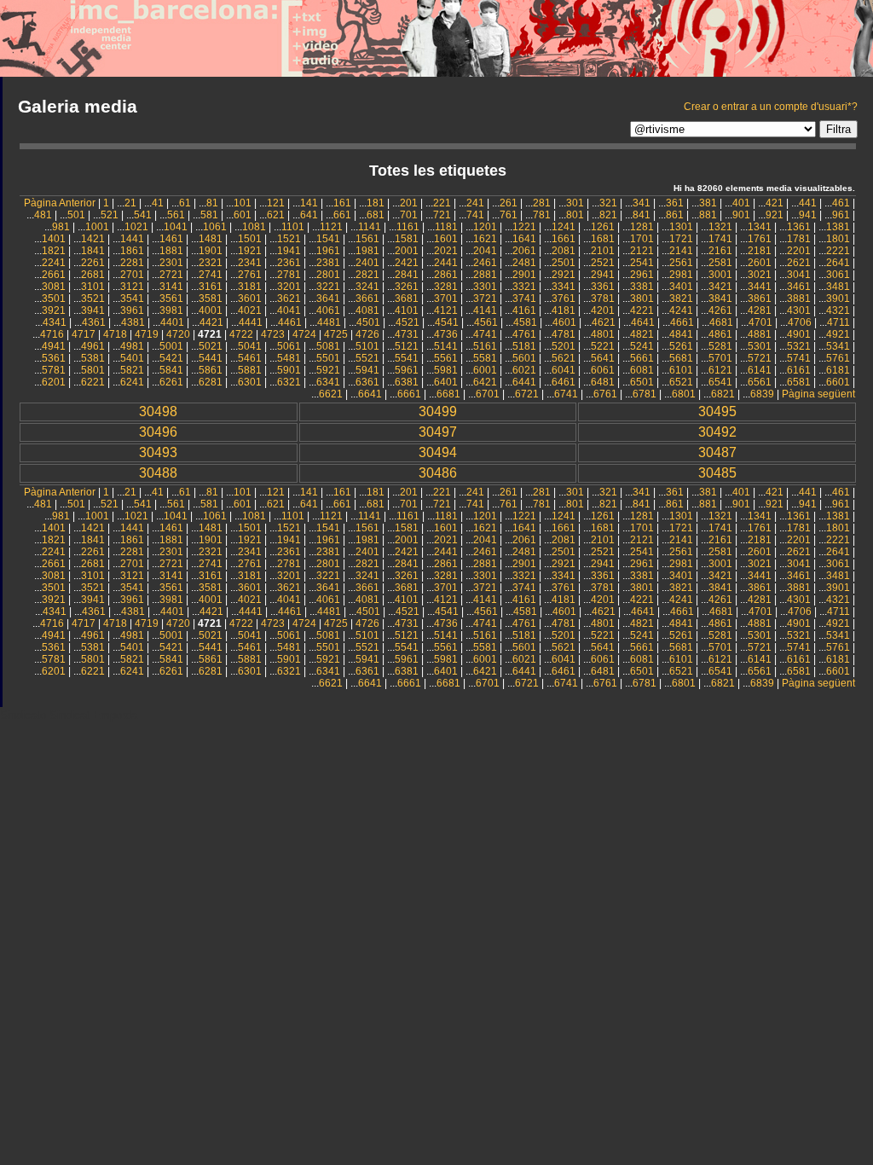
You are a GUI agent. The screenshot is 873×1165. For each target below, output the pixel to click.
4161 (524, 310)
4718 (115, 334)
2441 (446, 263)
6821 (723, 394)
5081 (328, 346)
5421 (171, 358)
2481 (524, 263)
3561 (171, 298)
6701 (488, 394)
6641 (370, 394)
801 (575, 215)
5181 (524, 346)
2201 (799, 251)
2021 (446, 251)
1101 (292, 227)
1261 (603, 227)
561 (176, 215)
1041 (176, 227)
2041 (485, 251)
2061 (524, 251)
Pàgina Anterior (59, 203)
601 (242, 215)
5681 (681, 358)
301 (575, 203)
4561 (486, 322)
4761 (524, 334)
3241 (367, 287)
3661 (367, 298)
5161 (485, 346)
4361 (94, 322)
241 (475, 203)
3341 (563, 287)
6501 (642, 382)
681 (375, 215)
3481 (838, 287)
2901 (524, 275)
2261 (93, 263)
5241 (642, 346)
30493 (158, 452)
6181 (838, 370)
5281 (720, 346)
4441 (251, 322)
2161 (720, 251)
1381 (838, 227)
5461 (250, 358)
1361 (799, 227)
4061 (328, 310)
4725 (336, 334)
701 (409, 215)
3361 (603, 287)
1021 (136, 227)
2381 (328, 263)
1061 (215, 227)
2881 (485, 275)
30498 (158, 411)
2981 (681, 275)
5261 (681, 346)
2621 (799, 263)
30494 (438, 452)
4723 (273, 334)
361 (675, 203)
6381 (407, 382)
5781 (54, 370)
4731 (407, 334)
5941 (367, 370)
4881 (760, 334)
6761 (605, 394)
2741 (211, 275)
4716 (52, 334)
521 (110, 215)
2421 (407, 263)
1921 (250, 251)
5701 (720, 358)
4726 (367, 334)
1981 (367, 251)
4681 (721, 322)
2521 (603, 263)
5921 (328, 370)
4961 (93, 346)
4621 (604, 322)
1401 (54, 239)
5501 (328, 358)
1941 (289, 251)
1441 (132, 239)
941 (808, 215)
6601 (838, 382)
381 (708, 203)
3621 (289, 298)
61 (185, 203)
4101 (407, 310)
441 (808, 203)
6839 (762, 394)
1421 (93, 239)
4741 (485, 334)
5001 (171, 346)
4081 (367, 310)
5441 (211, 358)
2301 (171, 263)
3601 (250, 298)
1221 (524, 227)
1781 (799, 239)
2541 (642, 263)
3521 (93, 298)
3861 (760, 298)
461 (841, 203)
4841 (681, 334)
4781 (563, 334)
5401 (132, 358)
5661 (642, 358)
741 (475, 215)
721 (442, 215)
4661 (682, 322)
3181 (250, 287)
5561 (446, 358)
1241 (563, 227)
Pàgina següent (818, 394)
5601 (524, 358)
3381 (642, 287)
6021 (524, 370)
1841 (93, 251)
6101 (681, 370)
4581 (525, 322)
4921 (838, 334)
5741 (799, 358)
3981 (171, 310)
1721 (681, 239)
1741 (720, 239)
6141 (760, 370)
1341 (760, 227)
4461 (290, 322)
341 (641, 203)
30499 (438, 411)
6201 (54, 382)
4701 (760, 322)
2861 (446, 275)
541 (143, 215)
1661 (563, 239)
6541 (720, 382)
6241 (132, 382)
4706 (800, 322)
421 (774, 203)
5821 (132, 370)
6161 (799, 370)
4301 (799, 310)
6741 (566, 394)
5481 (289, 358)
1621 (485, 239)
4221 (642, 310)
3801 (642, 298)
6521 (681, 382)
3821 (681, 298)
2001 (407, 251)
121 (276, 203)
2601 (760, 263)
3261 (407, 287)
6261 (171, 382)
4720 (178, 334)
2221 (838, 251)
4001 (211, 310)
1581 (407, 239)
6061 (603, 370)
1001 (97, 227)
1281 (642, 227)
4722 (241, 334)
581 (209, 215)
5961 (407, 370)
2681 (93, 275)
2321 (211, 263)
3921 (54, 310)
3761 (563, 298)
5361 (54, 358)
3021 (760, 275)
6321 (289, 382)
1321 (720, 227)
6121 (720, 370)
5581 (485, 358)
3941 (93, 310)
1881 (171, 251)
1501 (250, 239)
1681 (603, 239)
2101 (603, 251)
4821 (642, 334)
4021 (250, 310)
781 (542, 215)
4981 (132, 346)
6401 (446, 382)
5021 (211, 346)
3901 (838, 298)
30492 (717, 432)
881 (708, 215)
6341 (328, 382)
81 (212, 203)
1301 (681, 227)
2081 (563, 251)
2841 (407, 275)
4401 (172, 322)
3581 (211, 298)
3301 (485, 287)
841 (641, 215)
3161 (211, 287)
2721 (171, 275)
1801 (838, 239)
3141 (171, 287)
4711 (838, 322)
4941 (54, 346)
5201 (563, 346)
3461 (799, 287)
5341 (838, 346)
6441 (524, 382)
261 (508, 203)
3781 (603, 298)
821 (608, 215)
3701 (446, 298)
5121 (407, 346)
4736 (446, 334)
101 (242, 203)
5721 (760, 358)
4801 (603, 334)
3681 (407, 298)
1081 (254, 227)
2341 (250, 263)
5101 (367, 346)
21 (130, 203)
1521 (289, 239)
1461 (171, 239)
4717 (83, 334)
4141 (485, 310)
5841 (171, 370)
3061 (838, 275)
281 (542, 203)
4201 (603, 310)
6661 (409, 394)
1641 (524, 239)
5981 (446, 370)
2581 (720, 263)
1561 (367, 239)
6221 (93, 382)
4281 (760, 310)
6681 (448, 394)
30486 (438, 473)
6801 (684, 394)
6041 (563, 370)
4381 (133, 322)
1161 (407, 227)
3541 (132, 298)
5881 (250, 370)
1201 (485, 227)
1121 (331, 227)
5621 (563, 358)
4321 (838, 310)
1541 (328, 239)
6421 (485, 382)
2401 (367, 263)
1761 (760, 239)
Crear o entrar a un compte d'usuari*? (771, 107)
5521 (367, 358)
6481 (603, 382)
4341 (54, 322)
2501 (563, 263)
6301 (250, 382)
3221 (328, 287)
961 (841, 215)
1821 (54, 251)
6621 (331, 394)
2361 (289, 263)
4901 (799, 334)
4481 (329, 322)
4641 (643, 322)
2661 (54, 275)
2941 (603, 275)
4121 (446, 310)
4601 (564, 322)
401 (741, 203)
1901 (211, 251)
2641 (838, 263)
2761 (250, 275)
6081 (642, 370)
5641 (603, 358)
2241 (54, 263)
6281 (211, 382)
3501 (54, 298)
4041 (289, 310)
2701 (132, 275)
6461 (563, 382)
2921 (563, 275)
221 (442, 203)
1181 (446, 227)
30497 (438, 432)
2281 (132, 263)
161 (342, 203)
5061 (289, 346)
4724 (304, 334)
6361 (367, 382)
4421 (211, 322)
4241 (681, 310)
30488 (158, 473)
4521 (407, 322)
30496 (158, 432)
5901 (289, 370)
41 (158, 203)
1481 (211, 239)
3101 (93, 287)
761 (508, 215)
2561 (681, 263)
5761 (838, 358)
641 (309, 215)
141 (309, 203)
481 (43, 215)
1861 (132, 251)
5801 (93, 370)
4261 (720, 310)
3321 (524, 287)
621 (276, 215)
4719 (147, 334)
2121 (642, 251)
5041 (250, 346)
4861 (720, 334)
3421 (720, 287)
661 (342, 215)
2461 (485, 263)
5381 (93, 358)
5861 (211, 370)
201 (409, 203)
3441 (760, 287)
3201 (289, 287)
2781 (289, 275)
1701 (642, 239)
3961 (132, 310)
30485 (717, 473)
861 (675, 215)
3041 (799, 275)
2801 (328, 275)
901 (741, 215)
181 (375, 203)
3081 (54, 287)
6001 (485, 370)
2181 (760, 251)
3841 (720, 298)
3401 (681, 287)
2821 (367, 275)
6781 (644, 394)
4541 (447, 322)
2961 (642, 275)
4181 (563, 310)
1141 (369, 227)
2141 (681, 251)
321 (608, 203)
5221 (603, 346)
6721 (527, 394)
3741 (524, 298)
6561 (760, 382)
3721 (485, 298)
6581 (799, 382)
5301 (760, 346)
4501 (368, 322)
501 (76, 215)
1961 (328, 251)
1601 (446, 239)
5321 (799, 346)
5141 (446, 346)
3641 (328, 298)
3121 (132, 287)
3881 (799, 298)
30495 (717, 411)
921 (774, 215)
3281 (446, 287)
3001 (720, 275)
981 (61, 227)
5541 (407, 358)
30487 (717, 452)
